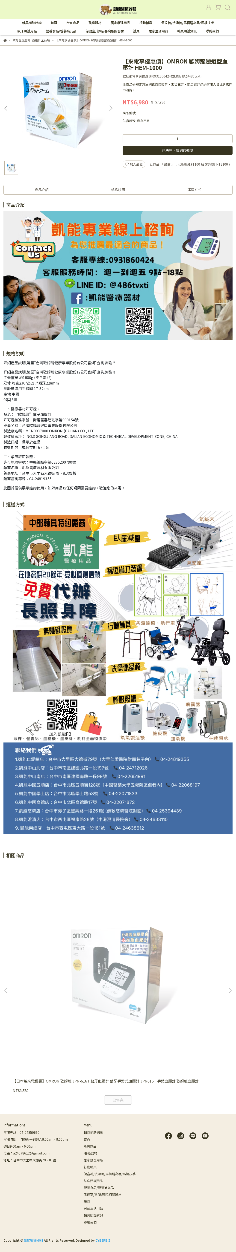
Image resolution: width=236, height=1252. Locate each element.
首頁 (54, 22)
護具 (136, 31)
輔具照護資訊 (187, 31)
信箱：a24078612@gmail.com (26, 1153)
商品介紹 (42, 189)
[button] (110, 108)
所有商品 (72, 22)
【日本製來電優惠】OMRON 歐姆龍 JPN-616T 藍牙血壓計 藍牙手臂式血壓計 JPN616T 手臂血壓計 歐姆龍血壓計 (106, 1081)
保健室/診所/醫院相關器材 (105, 31)
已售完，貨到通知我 (177, 150)
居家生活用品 (158, 31)
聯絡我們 (212, 31)
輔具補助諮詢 (31, 22)
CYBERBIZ (102, 1240)
